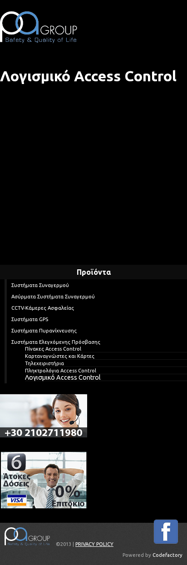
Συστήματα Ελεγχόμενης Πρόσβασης (55, 342)
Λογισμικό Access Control (63, 377)
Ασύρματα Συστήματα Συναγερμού (53, 296)
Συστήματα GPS (29, 319)
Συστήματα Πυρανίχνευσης (44, 330)
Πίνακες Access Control (53, 349)
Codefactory (167, 555)
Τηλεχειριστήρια (44, 363)
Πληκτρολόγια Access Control (60, 370)
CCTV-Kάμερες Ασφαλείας (42, 308)
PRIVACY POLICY (94, 544)
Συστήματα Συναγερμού (40, 285)
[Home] (38, 27)
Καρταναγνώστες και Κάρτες (59, 356)
